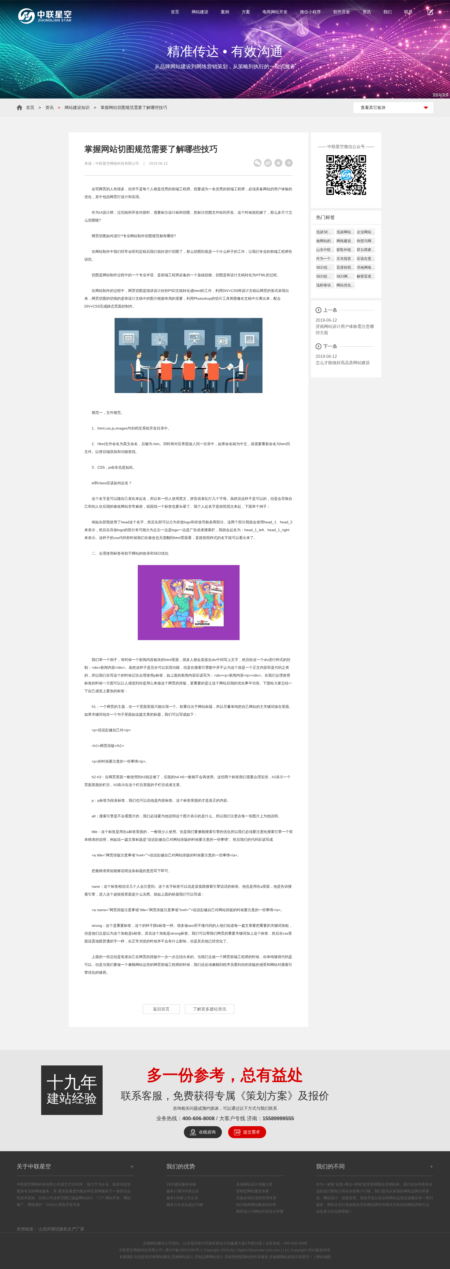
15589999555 (278, 1118)
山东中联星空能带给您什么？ (325, 250)
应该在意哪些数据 (366, 258)
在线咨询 (207, 1132)
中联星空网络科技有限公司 (117, 163)
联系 (408, 12)
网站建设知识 (77, 107)
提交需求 (251, 1132)
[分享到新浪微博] (268, 163)
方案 (246, 12)
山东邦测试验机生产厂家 (61, 1229)
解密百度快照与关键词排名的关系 (366, 276)
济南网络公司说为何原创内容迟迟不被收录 (366, 267)
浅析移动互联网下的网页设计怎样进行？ (325, 285)
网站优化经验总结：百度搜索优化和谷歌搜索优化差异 (345, 285)
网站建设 (200, 12)
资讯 (366, 12)
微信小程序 (310, 12)
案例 (225, 12)
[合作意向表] (430, 12)
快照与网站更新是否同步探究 (366, 241)
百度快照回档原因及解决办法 (345, 267)
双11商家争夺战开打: (366, 250)
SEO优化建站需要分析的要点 (325, 267)
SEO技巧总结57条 (325, 276)
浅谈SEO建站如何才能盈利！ (325, 232)
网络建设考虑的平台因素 (345, 241)
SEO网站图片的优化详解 (345, 276)
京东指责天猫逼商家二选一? (345, 258)
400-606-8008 (198, 1118)
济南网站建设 (159, 1257)
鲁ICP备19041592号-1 (184, 1250)
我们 (387, 12)
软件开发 (341, 12)
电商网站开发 (275, 12)
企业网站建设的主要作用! (366, 232)
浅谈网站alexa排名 (345, 232)
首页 (175, 12)
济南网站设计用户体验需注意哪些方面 (345, 326)
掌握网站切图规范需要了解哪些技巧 (134, 107)
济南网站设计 (182, 1257)
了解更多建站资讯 (209, 1009)
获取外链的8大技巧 (345, 250)
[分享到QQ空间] (278, 163)
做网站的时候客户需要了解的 (325, 241)
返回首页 (161, 1009)
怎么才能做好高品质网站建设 (343, 359)
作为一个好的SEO (325, 258)
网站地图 (323, 1257)
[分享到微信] (257, 163)
